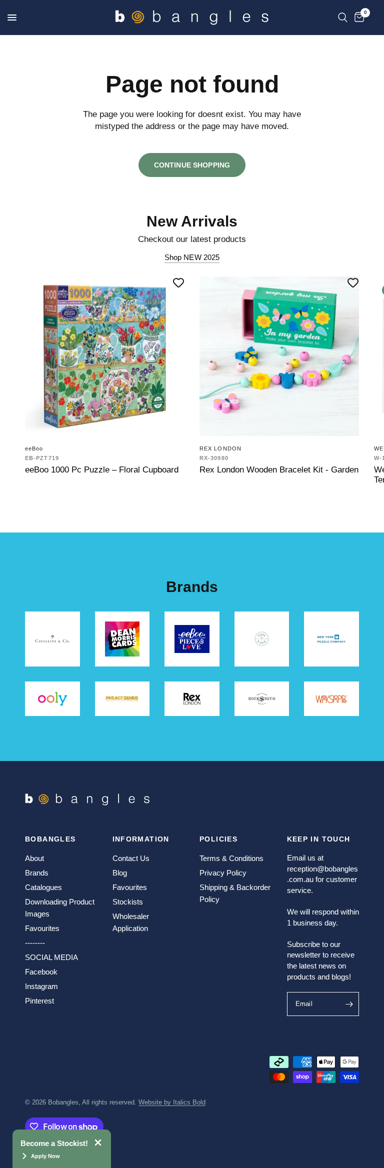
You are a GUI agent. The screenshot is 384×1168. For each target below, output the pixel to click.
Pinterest (39, 1000)
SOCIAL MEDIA (51, 957)
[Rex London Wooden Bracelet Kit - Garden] (279, 356)
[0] (357, 17)
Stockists (127, 902)
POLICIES (219, 839)
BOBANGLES (50, 839)
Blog (119, 872)
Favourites (42, 928)
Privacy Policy (223, 872)
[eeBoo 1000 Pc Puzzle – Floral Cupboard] (104, 356)
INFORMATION (141, 839)
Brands (36, 872)
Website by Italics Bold (172, 1102)
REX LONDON (221, 449)
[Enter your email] (349, 1004)
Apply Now (45, 1156)
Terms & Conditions (232, 858)
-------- (35, 942)
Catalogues (43, 887)
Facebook (41, 972)
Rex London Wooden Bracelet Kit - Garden (279, 469)
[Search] (342, 17)
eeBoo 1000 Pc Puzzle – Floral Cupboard (101, 469)
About (34, 858)
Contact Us (131, 858)
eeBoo (34, 449)
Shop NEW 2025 (192, 257)
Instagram (41, 986)
